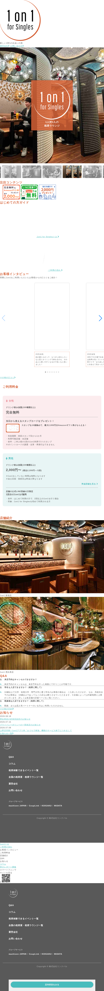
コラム (12, 763)
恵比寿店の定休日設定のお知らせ (15, 719)
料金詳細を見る (89, 484)
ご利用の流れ (54, 270)
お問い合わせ (16, 46)
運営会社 (4, 46)
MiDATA (58, 806)
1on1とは (4, 844)
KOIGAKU (47, 806)
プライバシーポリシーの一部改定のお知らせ (20, 725)
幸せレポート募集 (8, 867)
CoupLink (34, 806)
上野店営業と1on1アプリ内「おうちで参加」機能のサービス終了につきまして (36, 730)
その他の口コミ (7, 377)
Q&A (11, 757)
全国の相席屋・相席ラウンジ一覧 (26, 777)
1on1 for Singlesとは (47, 237)
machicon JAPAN (17, 806)
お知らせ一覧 (6, 733)
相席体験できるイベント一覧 (24, 770)
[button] (45, 372)
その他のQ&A (6, 709)
